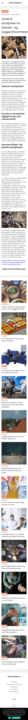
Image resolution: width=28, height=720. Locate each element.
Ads (14, 704)
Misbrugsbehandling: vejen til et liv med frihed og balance (12, 631)
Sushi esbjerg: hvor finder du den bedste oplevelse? (12, 340)
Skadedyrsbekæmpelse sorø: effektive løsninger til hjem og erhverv (11, 470)
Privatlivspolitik (16, 717)
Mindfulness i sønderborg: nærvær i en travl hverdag (13, 599)
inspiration (4, 302)
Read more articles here (14, 269)
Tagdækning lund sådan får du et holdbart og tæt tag (12, 438)
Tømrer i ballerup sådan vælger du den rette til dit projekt (13, 663)
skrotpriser (5, 11)
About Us (14, 706)
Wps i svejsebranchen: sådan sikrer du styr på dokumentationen (13, 567)
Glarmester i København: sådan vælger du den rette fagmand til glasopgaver (12, 405)
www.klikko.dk (15, 691)
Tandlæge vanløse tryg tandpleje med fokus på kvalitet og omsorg (12, 535)
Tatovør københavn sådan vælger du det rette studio (12, 503)
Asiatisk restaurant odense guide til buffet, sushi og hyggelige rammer (13, 308)
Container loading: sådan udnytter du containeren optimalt (13, 372)
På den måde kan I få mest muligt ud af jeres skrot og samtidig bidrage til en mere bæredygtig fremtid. (13, 262)
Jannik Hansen (16, 14)
